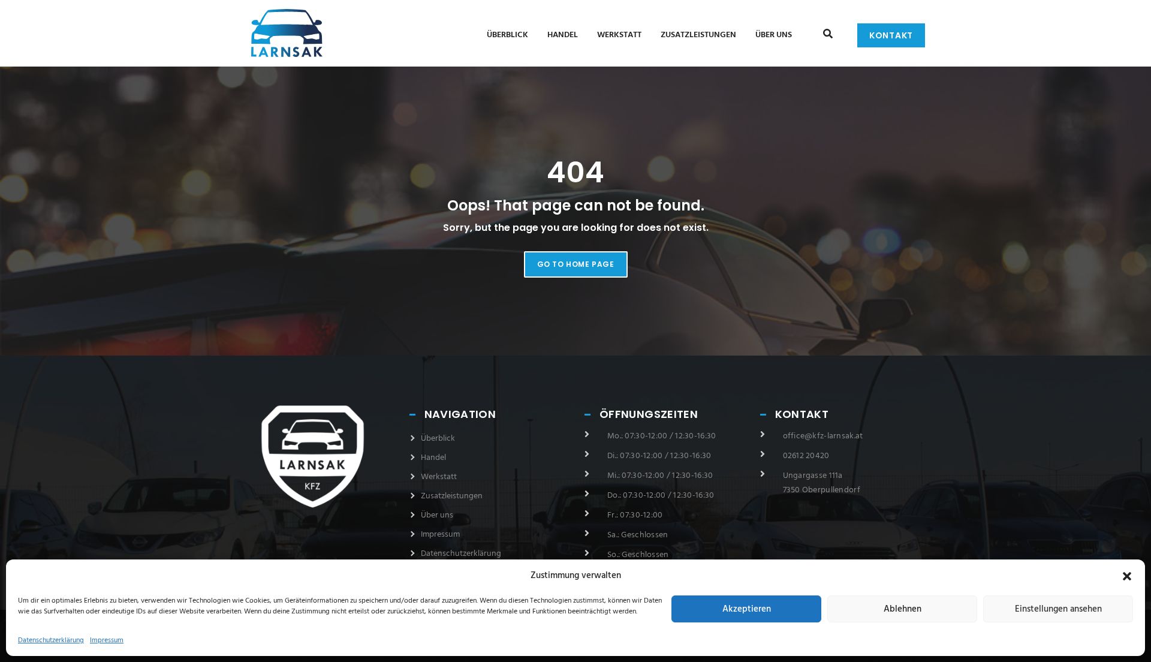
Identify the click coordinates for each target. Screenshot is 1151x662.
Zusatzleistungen (698, 35)
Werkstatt (619, 35)
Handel (562, 35)
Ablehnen (902, 609)
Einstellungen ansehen (1058, 609)
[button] (1127, 576)
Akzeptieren (746, 609)
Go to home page (575, 264)
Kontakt (891, 35)
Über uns (773, 35)
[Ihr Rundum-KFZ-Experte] (274, 32)
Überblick (507, 35)
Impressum (106, 640)
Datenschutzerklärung (51, 640)
